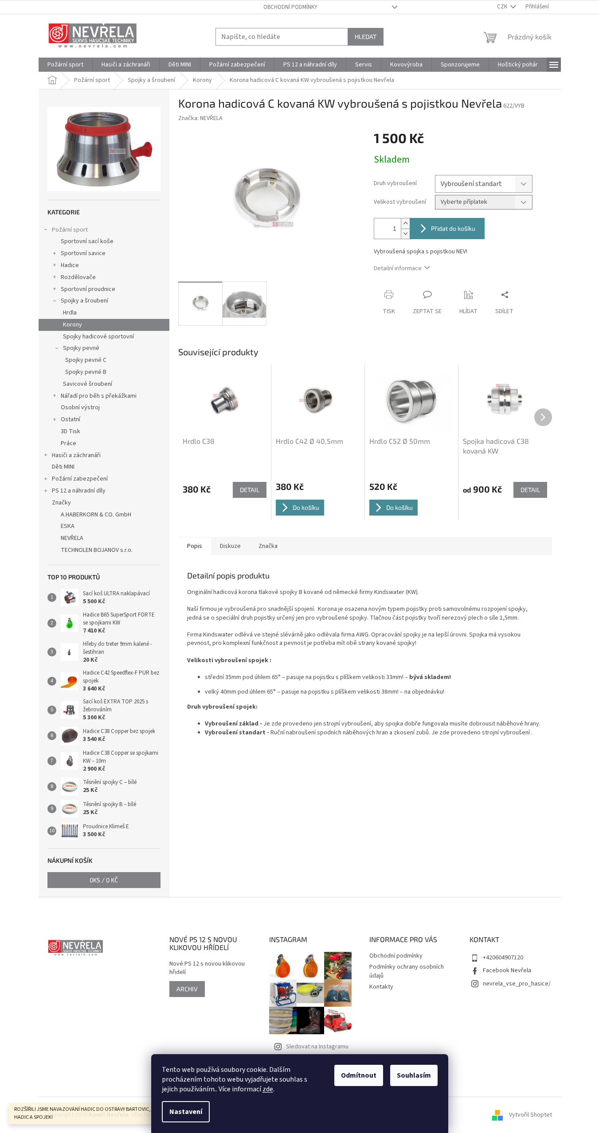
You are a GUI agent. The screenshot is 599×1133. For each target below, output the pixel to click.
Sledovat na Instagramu (317, 1046)
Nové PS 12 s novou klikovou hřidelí (207, 968)
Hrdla (70, 312)
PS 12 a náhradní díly (79, 490)
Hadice (70, 265)
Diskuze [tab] (230, 546)
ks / (104, 880)
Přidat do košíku (453, 228)
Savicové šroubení (87, 384)
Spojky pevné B (85, 372)
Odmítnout (358, 1075)
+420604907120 (503, 957)
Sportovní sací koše (87, 241)
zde (267, 1089)
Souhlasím (414, 1075)
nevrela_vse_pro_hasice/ (517, 983)
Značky (61, 502)
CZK (503, 7)
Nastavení (185, 1112)
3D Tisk (70, 431)
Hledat (365, 36)
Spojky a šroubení (84, 300)
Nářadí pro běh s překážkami (99, 396)
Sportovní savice (83, 253)
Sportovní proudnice (88, 289)
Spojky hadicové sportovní (98, 336)
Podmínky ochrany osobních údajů (406, 971)
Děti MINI (63, 466)
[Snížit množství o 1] (405, 234)
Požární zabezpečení (80, 478)
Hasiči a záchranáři (76, 455)
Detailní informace (398, 268)
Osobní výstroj (80, 407)
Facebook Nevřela (507, 970)
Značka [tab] (268, 546)
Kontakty (381, 986)
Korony (72, 324)
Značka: (200, 118)
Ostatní (70, 419)
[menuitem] (65, 65)
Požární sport (70, 229)
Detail (249, 489)
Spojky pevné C (85, 360)
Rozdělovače (78, 277)
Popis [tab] (194, 546)
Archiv (187, 989)
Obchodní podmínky (290, 7)
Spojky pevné (81, 348)
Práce (68, 443)
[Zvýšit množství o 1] (405, 223)
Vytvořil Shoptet (530, 1114)
